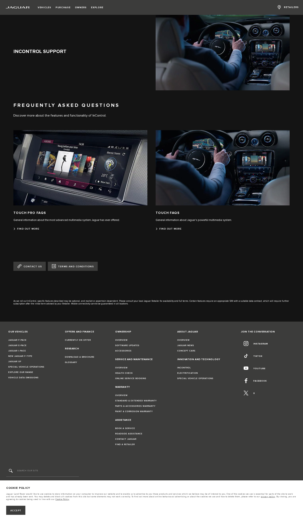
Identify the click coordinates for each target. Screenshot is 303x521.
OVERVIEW (121, 340)
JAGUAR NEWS (185, 345)
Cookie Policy (62, 499)
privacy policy (268, 496)
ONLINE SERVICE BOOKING (130, 378)
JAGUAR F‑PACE (17, 340)
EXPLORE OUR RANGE (20, 372)
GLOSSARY (71, 362)
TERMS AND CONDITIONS (76, 266)
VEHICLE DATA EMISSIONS (23, 377)
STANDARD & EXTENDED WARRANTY (136, 401)
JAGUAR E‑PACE (17, 345)
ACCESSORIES (123, 351)
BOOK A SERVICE (125, 428)
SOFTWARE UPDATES (127, 345)
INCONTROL (184, 368)
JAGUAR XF (14, 361)
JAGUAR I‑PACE (17, 351)
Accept (15, 510)
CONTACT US (33, 266)
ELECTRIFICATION (187, 373)
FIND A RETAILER (125, 444)
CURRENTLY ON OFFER (78, 340)
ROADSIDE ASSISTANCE (128, 434)
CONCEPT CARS (186, 351)
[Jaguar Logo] (18, 7)
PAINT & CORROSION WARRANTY (134, 411)
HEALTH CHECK (124, 373)
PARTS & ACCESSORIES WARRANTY (135, 406)
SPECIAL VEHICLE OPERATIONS (26, 367)
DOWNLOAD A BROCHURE (79, 357)
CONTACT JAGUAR (125, 439)
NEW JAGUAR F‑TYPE (20, 356)
